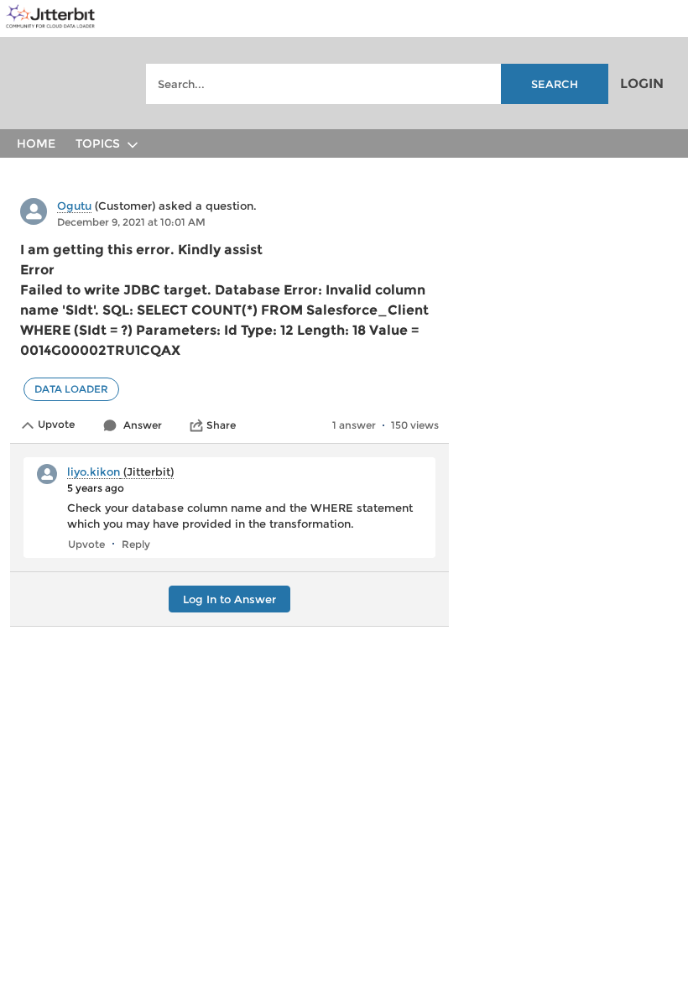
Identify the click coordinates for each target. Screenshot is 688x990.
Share (221, 425)
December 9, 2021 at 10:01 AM (131, 222)
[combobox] (377, 84)
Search (554, 84)
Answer (142, 425)
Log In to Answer (229, 599)
